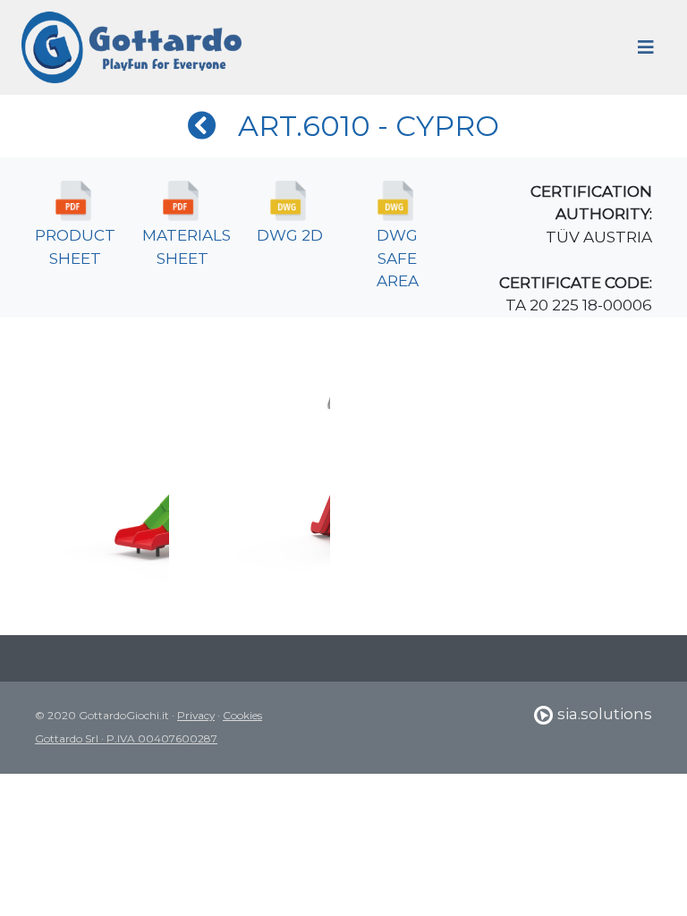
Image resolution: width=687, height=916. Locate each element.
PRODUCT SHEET (75, 246)
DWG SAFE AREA (398, 258)
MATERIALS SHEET (186, 246)
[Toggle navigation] (646, 47)
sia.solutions (603, 714)
